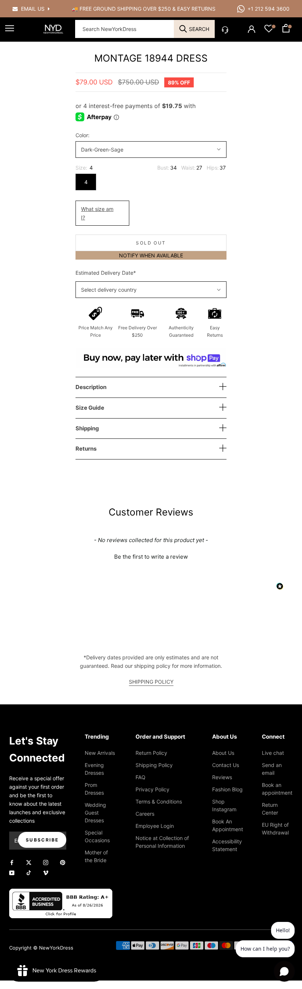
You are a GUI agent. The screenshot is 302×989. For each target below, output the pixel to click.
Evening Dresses (94, 769)
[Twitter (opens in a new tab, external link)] (28, 862)
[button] (151, 556)
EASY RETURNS (196, 9)
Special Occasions (97, 836)
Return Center (270, 809)
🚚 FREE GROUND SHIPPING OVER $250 (122, 9)
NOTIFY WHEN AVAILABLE (151, 255)
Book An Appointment (227, 825)
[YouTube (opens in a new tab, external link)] (11, 872)
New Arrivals (100, 753)
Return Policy (151, 753)
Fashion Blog (227, 789)
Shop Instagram (224, 805)
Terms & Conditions (159, 801)
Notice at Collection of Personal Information (162, 842)
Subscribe (42, 840)
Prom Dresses (94, 789)
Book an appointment (277, 789)
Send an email (272, 769)
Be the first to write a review (151, 556)
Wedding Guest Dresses (95, 812)
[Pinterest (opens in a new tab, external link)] (62, 862)
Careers (145, 814)
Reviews (222, 777)
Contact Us (225, 765)
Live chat (273, 753)
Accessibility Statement (227, 845)
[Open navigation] (9, 28)
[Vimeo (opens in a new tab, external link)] (45, 872)
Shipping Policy (154, 765)
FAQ (140, 777)
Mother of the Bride (96, 856)
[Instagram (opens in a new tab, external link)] (45, 862)
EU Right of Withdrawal (275, 829)
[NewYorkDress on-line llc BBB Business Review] (60, 893)
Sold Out (151, 243)
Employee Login (155, 826)
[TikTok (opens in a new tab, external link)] (28, 872)
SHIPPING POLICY (151, 682)
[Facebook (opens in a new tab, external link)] (11, 862)
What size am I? (97, 213)
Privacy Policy (152, 789)
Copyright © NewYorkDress (41, 948)
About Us (223, 753)
